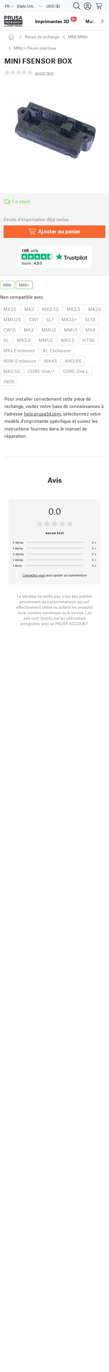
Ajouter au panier (59, 231)
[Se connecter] (87, 6)
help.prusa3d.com (42, 413)
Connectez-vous (33, 575)
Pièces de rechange (42, 36)
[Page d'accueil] (12, 36)
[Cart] (99, 6)
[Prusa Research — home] (13, 21)
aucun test (44, 72)
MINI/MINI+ (78, 36)
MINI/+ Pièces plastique (35, 47)
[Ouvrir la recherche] (77, 6)
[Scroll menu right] (102, 21)
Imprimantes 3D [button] (55, 20)
